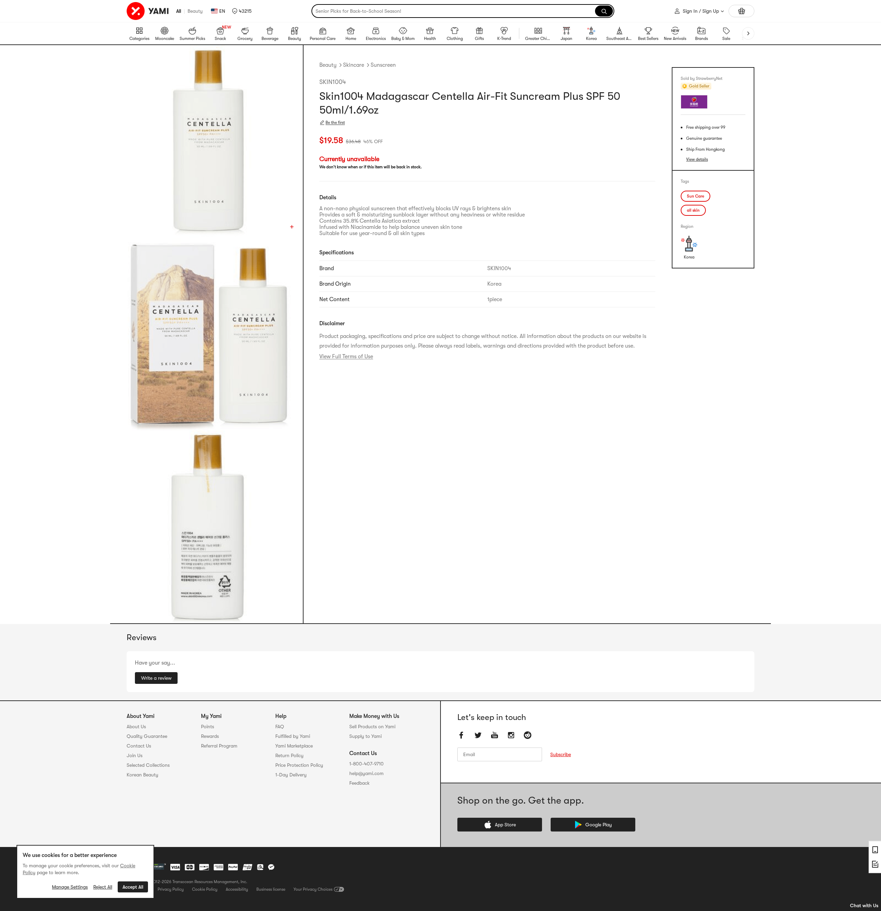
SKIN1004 (332, 81)
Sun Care (695, 196)
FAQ (279, 726)
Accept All (133, 887)
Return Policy (289, 755)
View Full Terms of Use (346, 356)
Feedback (359, 783)
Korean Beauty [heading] (142, 774)
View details (697, 159)
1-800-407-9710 (366, 763)
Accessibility (237, 889)
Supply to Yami (365, 736)
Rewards (210, 736)
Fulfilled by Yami (292, 736)
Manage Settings (70, 887)
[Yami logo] (148, 11)
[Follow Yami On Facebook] (461, 735)
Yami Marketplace (294, 746)
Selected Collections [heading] (148, 765)
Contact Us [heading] (139, 746)
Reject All (102, 887)
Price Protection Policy (299, 765)
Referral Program (219, 746)
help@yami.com (366, 773)
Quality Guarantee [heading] (147, 736)
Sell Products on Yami (372, 726)
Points (207, 726)
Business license (270, 889)
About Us (136, 726)
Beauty (195, 11)
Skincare (353, 65)
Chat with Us (864, 905)
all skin (693, 210)
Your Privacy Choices (313, 889)
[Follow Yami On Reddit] (527, 735)
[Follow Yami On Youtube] (494, 735)
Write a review (156, 678)
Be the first (335, 122)
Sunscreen (383, 65)
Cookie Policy (204, 889)
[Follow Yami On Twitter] (478, 735)
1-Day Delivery (291, 774)
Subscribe (560, 754)
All (178, 11)
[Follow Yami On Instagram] (511, 735)
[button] (242, 11)
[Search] (604, 11)
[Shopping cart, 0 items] (741, 11)
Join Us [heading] (134, 755)
